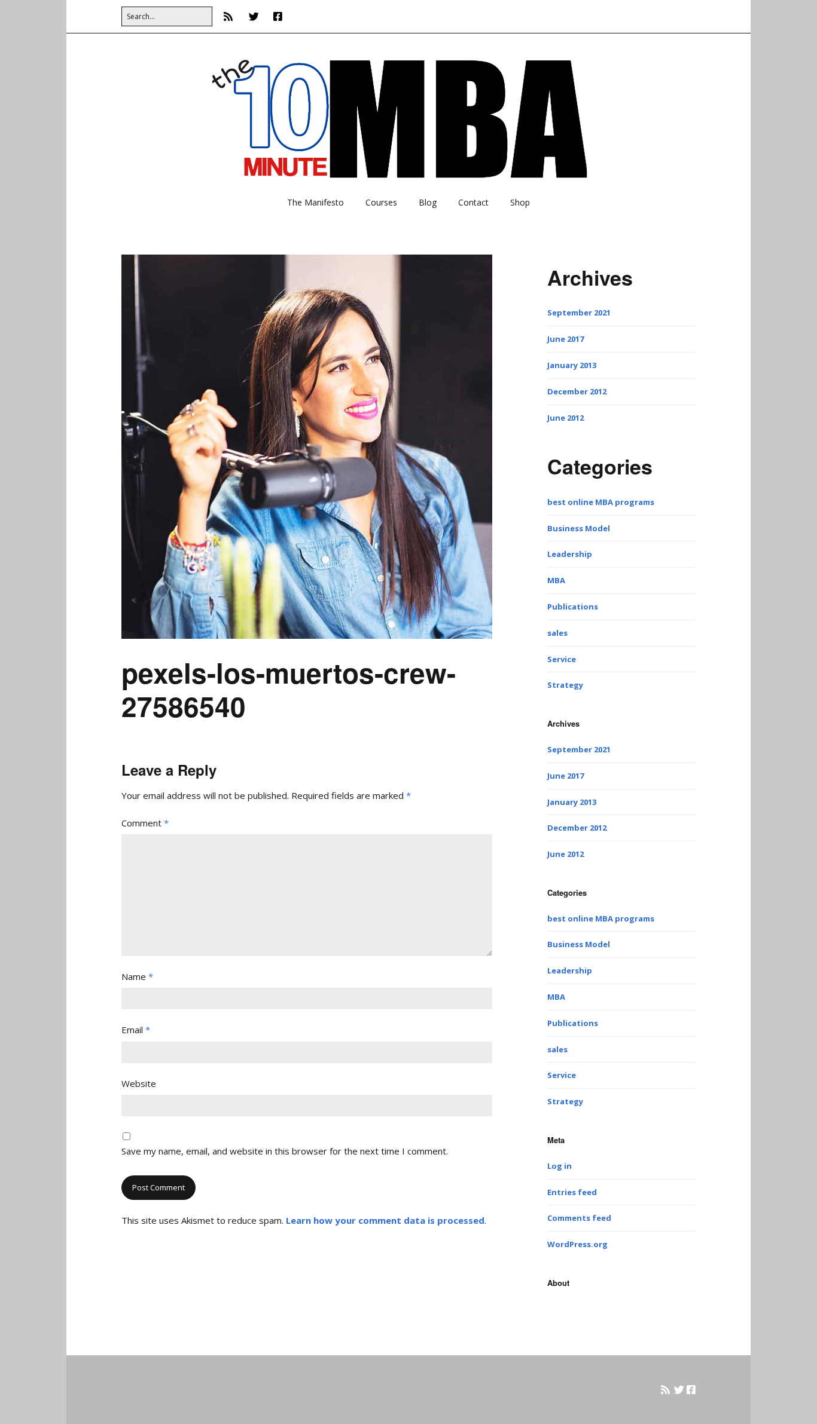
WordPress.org (577, 1244)
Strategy (565, 684)
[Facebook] (277, 16)
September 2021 (579, 312)
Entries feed (572, 1192)
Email (135, 1030)
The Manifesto (315, 202)
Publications (572, 606)
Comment (145, 823)
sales (557, 632)
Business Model (578, 528)
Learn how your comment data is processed (385, 1220)
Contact (473, 202)
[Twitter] (254, 16)
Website (138, 1083)
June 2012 (565, 417)
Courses (381, 202)
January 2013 (571, 365)
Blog (428, 202)
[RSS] (231, 16)
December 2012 (576, 391)
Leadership (569, 554)
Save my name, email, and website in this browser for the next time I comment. (284, 1151)
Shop (520, 202)
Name (137, 976)
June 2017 (565, 338)
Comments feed (579, 1217)
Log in (559, 1165)
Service (561, 659)
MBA (556, 580)
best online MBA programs (600, 502)
